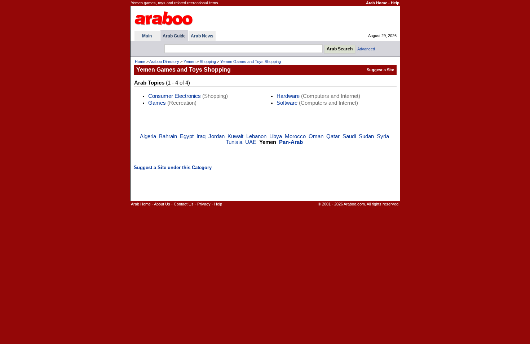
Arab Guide (174, 36)
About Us (162, 204)
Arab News (202, 36)
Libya (275, 136)
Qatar (333, 136)
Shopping (208, 61)
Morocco (295, 136)
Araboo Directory (164, 61)
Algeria (148, 136)
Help (395, 3)
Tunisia (234, 142)
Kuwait (235, 136)
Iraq (201, 136)
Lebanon (256, 136)
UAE (250, 142)
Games (157, 103)
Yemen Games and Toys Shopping (250, 61)
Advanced (366, 49)
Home (140, 61)
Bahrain (168, 136)
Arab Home (376, 3)
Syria (383, 136)
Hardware (288, 96)
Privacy (204, 204)
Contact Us (184, 204)
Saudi (349, 136)
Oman (316, 136)
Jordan (216, 136)
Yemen (189, 61)
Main (147, 36)
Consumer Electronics (174, 96)
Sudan (366, 136)
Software (287, 103)
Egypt (187, 136)
